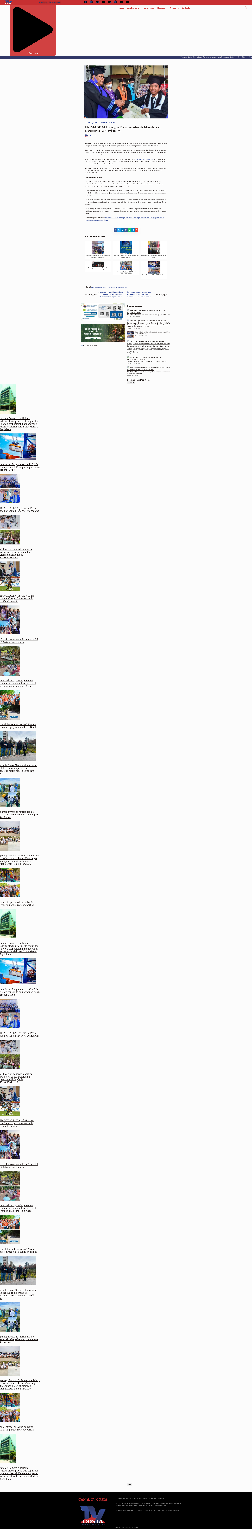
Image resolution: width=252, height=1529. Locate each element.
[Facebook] (85, 2)
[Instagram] (91, 1)
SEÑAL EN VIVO (32, 53)
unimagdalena (122, 287)
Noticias (161, 8)
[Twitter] (97, 2)
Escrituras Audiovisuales (98, 287)
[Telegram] (121, 2)
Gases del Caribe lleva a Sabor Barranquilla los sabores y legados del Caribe (129, 57)
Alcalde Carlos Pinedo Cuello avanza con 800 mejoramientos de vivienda (147, 361)
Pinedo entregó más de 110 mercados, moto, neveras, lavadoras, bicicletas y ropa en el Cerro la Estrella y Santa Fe (204, 57)
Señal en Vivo (133, 8)
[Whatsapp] (115, 1)
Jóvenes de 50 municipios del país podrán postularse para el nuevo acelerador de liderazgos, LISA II (110, 294)
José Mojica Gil (112, 287)
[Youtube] (103, 2)
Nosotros (174, 8)
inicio (121, 8)
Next (129, 1484)
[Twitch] (109, 2)
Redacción (93, 135)
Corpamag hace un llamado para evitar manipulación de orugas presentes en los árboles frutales (139, 294)
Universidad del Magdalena (143, 159)
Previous (131, 382)
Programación (148, 8)
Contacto (186, 8)
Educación (104, 123)
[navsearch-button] (245, 7)
